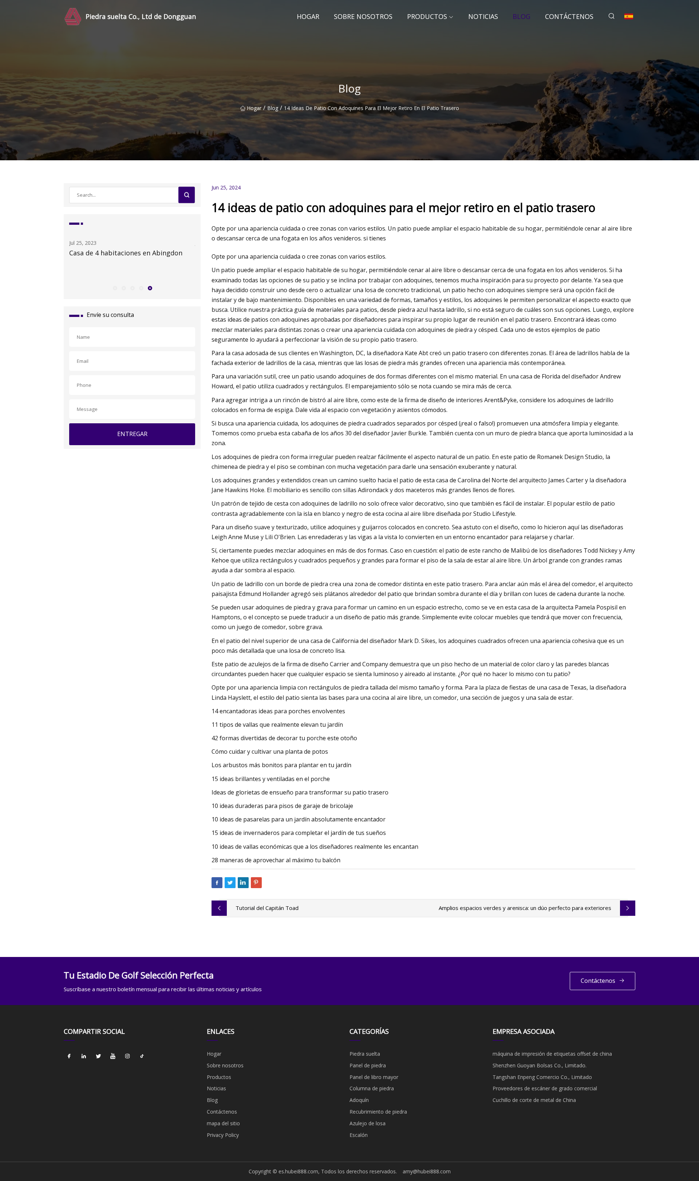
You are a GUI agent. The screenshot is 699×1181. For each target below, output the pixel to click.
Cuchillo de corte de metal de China (534, 1099)
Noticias (483, 16)
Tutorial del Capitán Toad (267, 907)
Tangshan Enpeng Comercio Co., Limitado (542, 1077)
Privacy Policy (223, 1134)
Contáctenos (569, 16)
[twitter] (98, 1056)
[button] (114, 288)
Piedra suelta (365, 1053)
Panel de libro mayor (374, 1077)
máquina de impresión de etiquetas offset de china (552, 1053)
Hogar (308, 16)
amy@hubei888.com (427, 1171)
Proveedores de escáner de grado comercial (545, 1088)
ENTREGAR (132, 434)
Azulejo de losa (368, 1123)
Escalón (359, 1134)
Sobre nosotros (363, 16)
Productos (427, 16)
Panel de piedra (368, 1065)
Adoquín (359, 1099)
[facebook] (69, 1056)
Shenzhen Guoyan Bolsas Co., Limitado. (540, 1065)
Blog (521, 16)
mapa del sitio (223, 1123)
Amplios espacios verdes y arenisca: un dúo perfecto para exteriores (525, 907)
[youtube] (112, 1056)
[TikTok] (142, 1056)
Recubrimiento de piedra (378, 1111)
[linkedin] (83, 1056)
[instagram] (127, 1056)
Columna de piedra (372, 1088)
